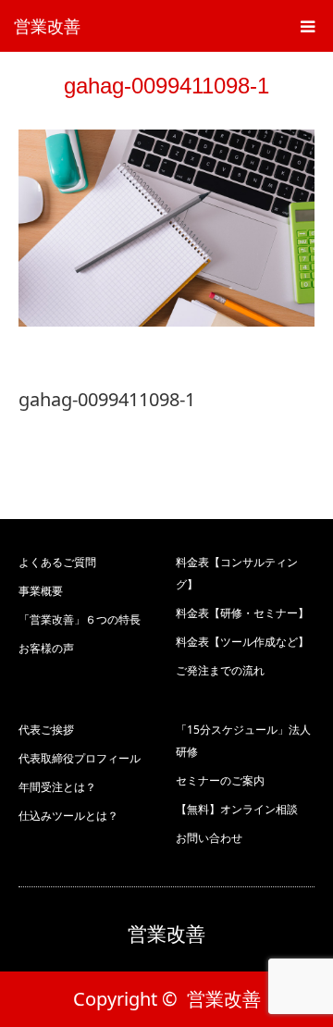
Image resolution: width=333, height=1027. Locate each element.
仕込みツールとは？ (68, 815)
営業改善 (47, 26)
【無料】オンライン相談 (237, 809)
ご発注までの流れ (220, 670)
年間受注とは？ (57, 787)
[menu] (307, 26)
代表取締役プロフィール (79, 758)
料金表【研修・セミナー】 (242, 613)
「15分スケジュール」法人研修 (243, 741)
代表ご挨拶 (46, 729)
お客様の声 (46, 648)
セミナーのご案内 (220, 780)
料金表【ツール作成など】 (242, 642)
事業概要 (40, 591)
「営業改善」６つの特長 (79, 619)
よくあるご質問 (57, 562)
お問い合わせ (209, 838)
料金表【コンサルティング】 (237, 573)
